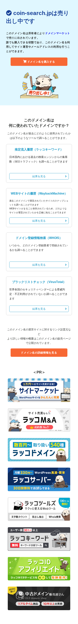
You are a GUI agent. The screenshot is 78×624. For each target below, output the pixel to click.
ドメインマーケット (57, 33)
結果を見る (39, 176)
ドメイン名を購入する (41, 61)
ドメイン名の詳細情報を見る (39, 352)
